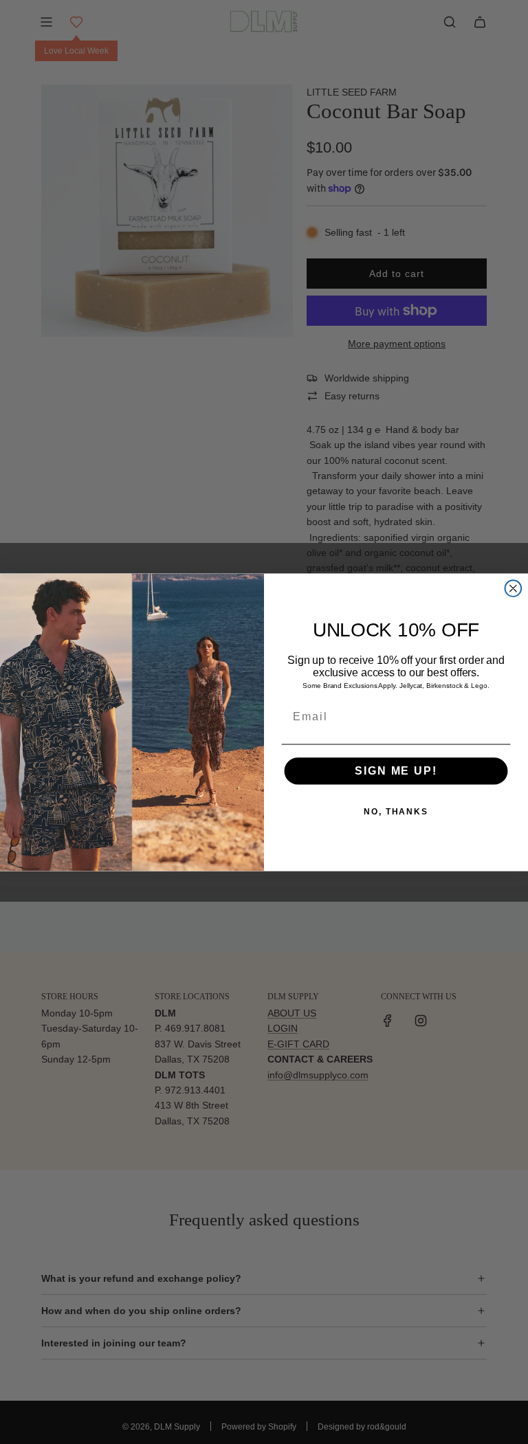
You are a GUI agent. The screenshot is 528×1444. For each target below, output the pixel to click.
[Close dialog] (513, 588)
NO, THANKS (396, 812)
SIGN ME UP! (396, 771)
